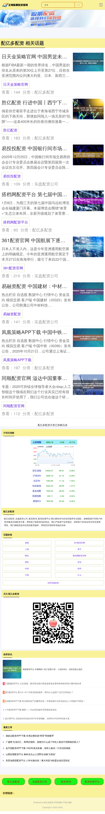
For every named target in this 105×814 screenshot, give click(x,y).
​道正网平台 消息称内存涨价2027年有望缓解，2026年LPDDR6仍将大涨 (37, 718)
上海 (27, 549)
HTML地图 (67, 802)
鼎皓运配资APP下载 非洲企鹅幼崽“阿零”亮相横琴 (30, 735)
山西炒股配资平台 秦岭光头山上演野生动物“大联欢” (31, 754)
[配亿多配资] (15, 4)
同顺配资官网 (13, 405)
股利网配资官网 (79, 555)
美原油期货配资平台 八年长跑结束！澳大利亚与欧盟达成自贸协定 (38, 760)
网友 (27, 562)
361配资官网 (13, 267)
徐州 (79, 568)
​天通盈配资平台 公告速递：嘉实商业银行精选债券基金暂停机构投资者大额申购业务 (43, 683)
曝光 (27, 555)
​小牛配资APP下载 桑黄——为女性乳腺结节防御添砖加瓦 (31, 709)
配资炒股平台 (92, 781)
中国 (27, 575)
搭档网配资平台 (15, 221)
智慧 (27, 542)
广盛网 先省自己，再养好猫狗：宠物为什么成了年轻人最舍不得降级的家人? (43, 741)
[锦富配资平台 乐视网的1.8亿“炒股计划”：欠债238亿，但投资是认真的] (12, 669)
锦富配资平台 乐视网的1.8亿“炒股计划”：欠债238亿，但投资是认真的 (52, 669)
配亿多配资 (13, 781)
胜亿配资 (10, 130)
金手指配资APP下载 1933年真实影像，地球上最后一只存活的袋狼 (38, 748)
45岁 (27, 568)
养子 (79, 549)
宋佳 (79, 562)
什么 (79, 575)
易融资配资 (12, 313)
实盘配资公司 (39, 781)
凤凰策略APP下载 (17, 359)
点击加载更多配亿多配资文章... (53, 425)
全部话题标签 (53, 582)
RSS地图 (58, 802)
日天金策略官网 (15, 84)
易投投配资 (12, 176)
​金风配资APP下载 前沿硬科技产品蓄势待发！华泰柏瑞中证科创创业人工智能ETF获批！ (45, 701)
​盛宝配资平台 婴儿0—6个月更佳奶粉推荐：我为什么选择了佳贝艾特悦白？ (39, 692)
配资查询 (66, 781)
